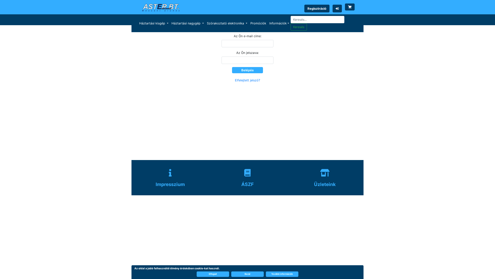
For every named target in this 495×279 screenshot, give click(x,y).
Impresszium (170, 184)
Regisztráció (316, 8)
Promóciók (258, 23)
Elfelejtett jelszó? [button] (247, 80)
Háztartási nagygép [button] (186, 23)
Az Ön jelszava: (247, 53)
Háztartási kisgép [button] (152, 23)
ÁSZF (247, 184)
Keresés (298, 27)
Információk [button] (278, 23)
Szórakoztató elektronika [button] (226, 23)
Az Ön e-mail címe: (247, 36)
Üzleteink (325, 184)
